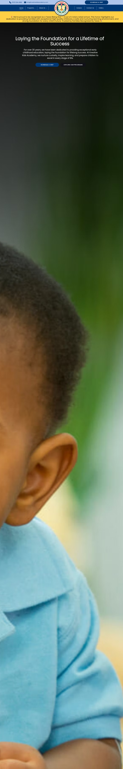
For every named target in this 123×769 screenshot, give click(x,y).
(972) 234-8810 (17, 2)
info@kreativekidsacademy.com (37, 2)
